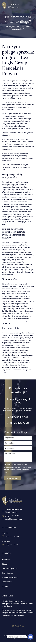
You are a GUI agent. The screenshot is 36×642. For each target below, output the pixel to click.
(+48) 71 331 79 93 (18, 422)
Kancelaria (6, 560)
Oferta (4, 564)
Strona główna (11, 26)
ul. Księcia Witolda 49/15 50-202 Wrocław (14, 511)
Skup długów (7, 114)
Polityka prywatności (10, 577)
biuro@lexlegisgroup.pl (13, 519)
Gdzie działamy (8, 573)
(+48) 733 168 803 (12, 536)
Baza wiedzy (7, 582)
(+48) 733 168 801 (12, 545)
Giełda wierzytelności (10, 568)
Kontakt (5, 586)
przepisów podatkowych (21, 128)
